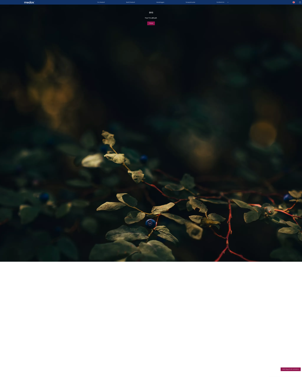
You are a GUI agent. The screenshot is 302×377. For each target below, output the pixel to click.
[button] (300, 2)
